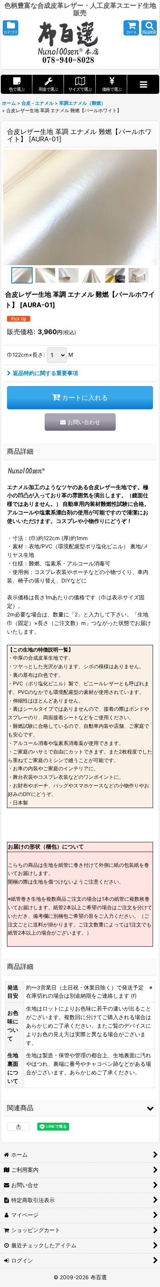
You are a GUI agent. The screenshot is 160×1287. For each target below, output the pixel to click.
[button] (10, 27)
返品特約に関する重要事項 (45, 373)
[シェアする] (18, 1126)
